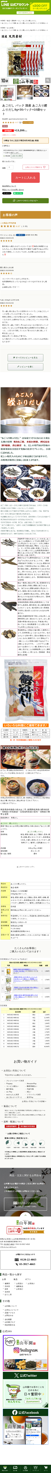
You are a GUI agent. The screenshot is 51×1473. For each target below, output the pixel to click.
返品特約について (9, 186)
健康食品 (19, 1286)
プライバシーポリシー (8, 1247)
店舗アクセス (10, 1313)
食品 (8, 21)
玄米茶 (7, 1292)
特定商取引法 (10, 1325)
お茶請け (19, 1283)
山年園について (11, 1306)
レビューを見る (28, 122)
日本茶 (7, 1286)
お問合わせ (9, 1315)
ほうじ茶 (8, 1294)
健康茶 (7, 1283)
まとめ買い (11, 28)
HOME (3, 21)
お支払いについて (12, 1310)
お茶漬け (19, 1289)
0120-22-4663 (28, 1259)
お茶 (4, 1279)
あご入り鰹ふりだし (29, 21)
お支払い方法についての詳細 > (34, 1101)
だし (19, 21)
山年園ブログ (10, 1322)
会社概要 (8, 1319)
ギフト (28, 1279)
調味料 (14, 21)
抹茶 (6, 1289)
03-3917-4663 (9, 1244)
